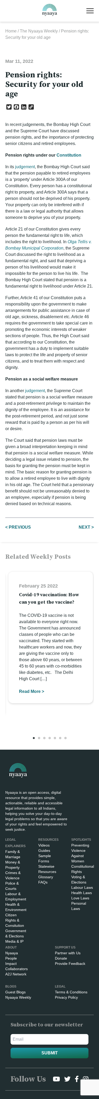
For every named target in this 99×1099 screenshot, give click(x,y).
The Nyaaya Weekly (39, 31)
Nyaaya (11, 953)
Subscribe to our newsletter (47, 1025)
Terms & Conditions (71, 992)
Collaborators (16, 969)
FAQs (43, 882)
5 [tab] (55, 738)
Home (11, 31)
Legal (60, 986)
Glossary (45, 877)
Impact (11, 963)
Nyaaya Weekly (18, 997)
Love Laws (80, 898)
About (11, 947)
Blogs (10, 986)
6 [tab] (60, 738)
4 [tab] (50, 738)
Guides (44, 850)
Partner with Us (68, 953)
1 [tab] (34, 738)
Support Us (65, 947)
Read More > (31, 691)
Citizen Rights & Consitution (14, 920)
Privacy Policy (66, 997)
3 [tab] (44, 738)
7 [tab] (65, 738)
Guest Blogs (15, 992)
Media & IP (14, 941)
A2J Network (15, 974)
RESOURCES (48, 840)
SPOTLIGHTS (81, 840)
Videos (44, 845)
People (11, 958)
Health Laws (81, 893)
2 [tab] (39, 738)
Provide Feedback (70, 963)
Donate (61, 958)
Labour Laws (82, 887)
